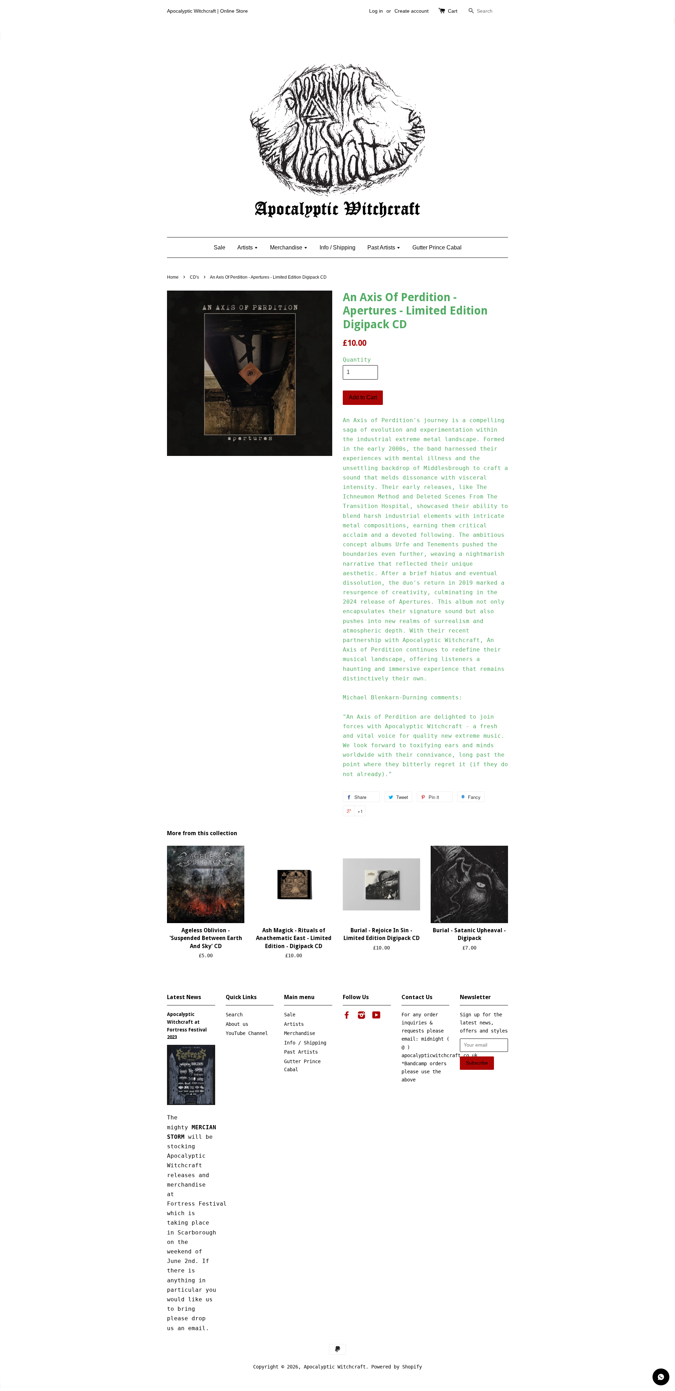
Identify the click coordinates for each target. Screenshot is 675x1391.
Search (234, 1014)
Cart (452, 11)
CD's (194, 277)
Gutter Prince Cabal (437, 247)
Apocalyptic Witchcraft (335, 1367)
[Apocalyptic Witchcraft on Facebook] (347, 1016)
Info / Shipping (337, 247)
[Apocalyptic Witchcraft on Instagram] (361, 1016)
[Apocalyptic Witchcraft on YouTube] (376, 1016)
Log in (376, 11)
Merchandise (287, 247)
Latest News (184, 997)
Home (173, 277)
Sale (219, 247)
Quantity (357, 359)
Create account (411, 11)
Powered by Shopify (396, 1367)
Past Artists (382, 247)
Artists (245, 247)
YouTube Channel (247, 1033)
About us (237, 1024)
